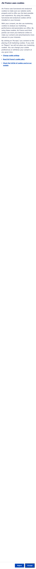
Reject (19, 565)
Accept (30, 565)
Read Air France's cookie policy (14, 59)
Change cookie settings (11, 55)
